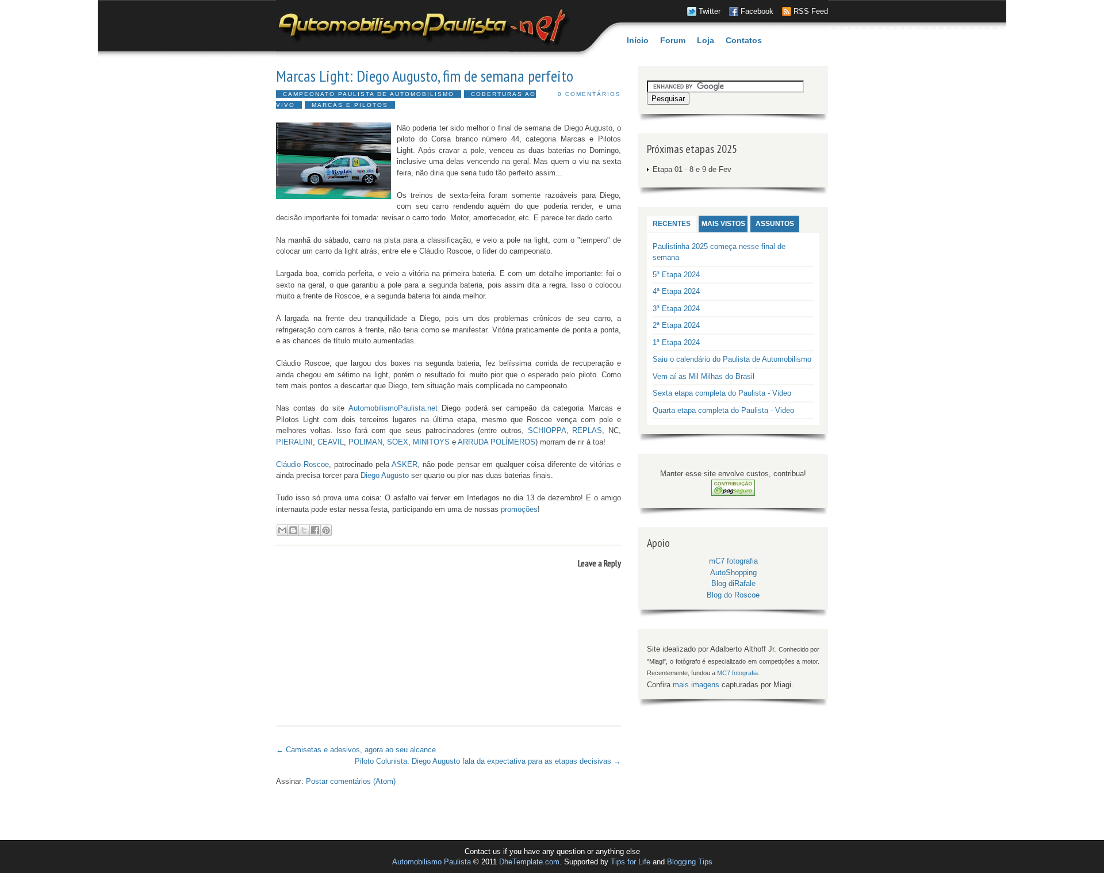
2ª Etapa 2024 (676, 325)
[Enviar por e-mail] (282, 530)
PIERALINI (294, 442)
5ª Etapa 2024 (676, 274)
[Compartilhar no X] (304, 530)
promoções (519, 509)
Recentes (672, 224)
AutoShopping (733, 572)
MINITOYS (431, 442)
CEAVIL (330, 442)
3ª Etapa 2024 (676, 308)
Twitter (709, 11)
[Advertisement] (410, 737)
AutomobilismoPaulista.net (393, 408)
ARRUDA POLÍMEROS (496, 442)
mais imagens (696, 684)
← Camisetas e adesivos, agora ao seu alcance (356, 749)
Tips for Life (630, 861)
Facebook (757, 11)
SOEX (397, 442)
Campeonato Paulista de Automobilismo (368, 94)
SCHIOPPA (547, 430)
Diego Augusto (385, 475)
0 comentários (589, 94)
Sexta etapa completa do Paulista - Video (722, 393)
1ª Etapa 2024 (676, 342)
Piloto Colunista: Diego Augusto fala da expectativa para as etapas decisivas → (488, 761)
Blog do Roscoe (733, 595)
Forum (672, 40)
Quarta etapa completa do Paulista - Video (723, 410)
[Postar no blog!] (293, 530)
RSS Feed (810, 11)
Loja (705, 40)
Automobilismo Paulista (431, 861)
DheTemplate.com (529, 861)
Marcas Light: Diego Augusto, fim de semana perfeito (424, 76)
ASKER (404, 464)
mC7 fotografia (733, 561)
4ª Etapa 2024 (676, 291)
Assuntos (775, 224)
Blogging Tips (689, 861)
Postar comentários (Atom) (351, 781)
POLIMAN (365, 442)
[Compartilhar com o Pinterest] (326, 530)
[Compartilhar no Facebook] (315, 530)
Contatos (744, 40)
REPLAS (587, 430)
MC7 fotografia (737, 672)
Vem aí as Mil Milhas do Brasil (703, 376)
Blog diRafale (733, 583)
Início (638, 40)
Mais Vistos (723, 224)
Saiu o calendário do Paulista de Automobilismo (732, 359)
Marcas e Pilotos (350, 105)
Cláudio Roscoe (302, 464)
